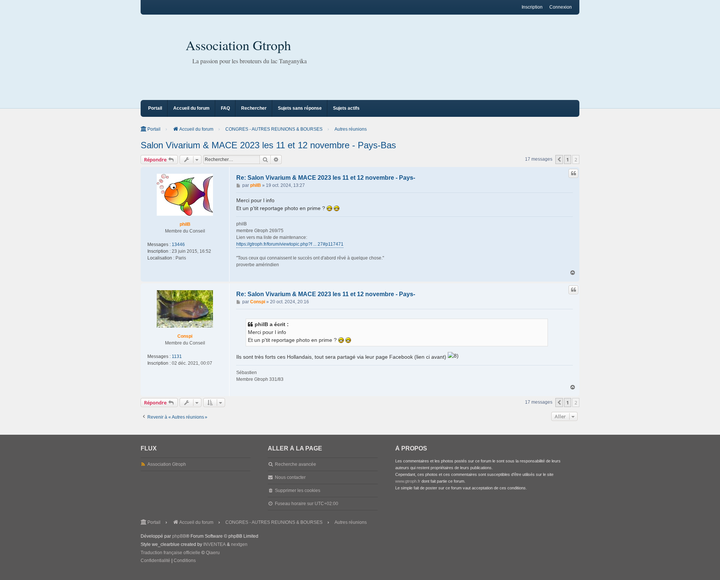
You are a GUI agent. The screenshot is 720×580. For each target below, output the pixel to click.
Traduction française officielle (170, 552)
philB (185, 224)
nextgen (239, 544)
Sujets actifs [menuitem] (346, 108)
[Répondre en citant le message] (573, 173)
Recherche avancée (295, 464)
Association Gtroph (238, 45)
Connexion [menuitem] (560, 7)
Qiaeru (213, 552)
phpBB (179, 536)
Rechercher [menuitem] (254, 108)
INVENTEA (214, 544)
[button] (559, 159)
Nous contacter (290, 477)
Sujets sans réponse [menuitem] (300, 108)
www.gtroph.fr (407, 481)
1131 (177, 356)
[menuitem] (155, 561)
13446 (178, 244)
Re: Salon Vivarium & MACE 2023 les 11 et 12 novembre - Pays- (325, 177)
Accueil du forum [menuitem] (191, 108)
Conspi (184, 336)
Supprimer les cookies (297, 490)
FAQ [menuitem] (225, 108)
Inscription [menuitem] (532, 7)
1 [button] (567, 159)
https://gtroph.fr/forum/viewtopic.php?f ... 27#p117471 (290, 244)
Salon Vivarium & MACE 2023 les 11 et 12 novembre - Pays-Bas (268, 145)
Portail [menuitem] (155, 108)
